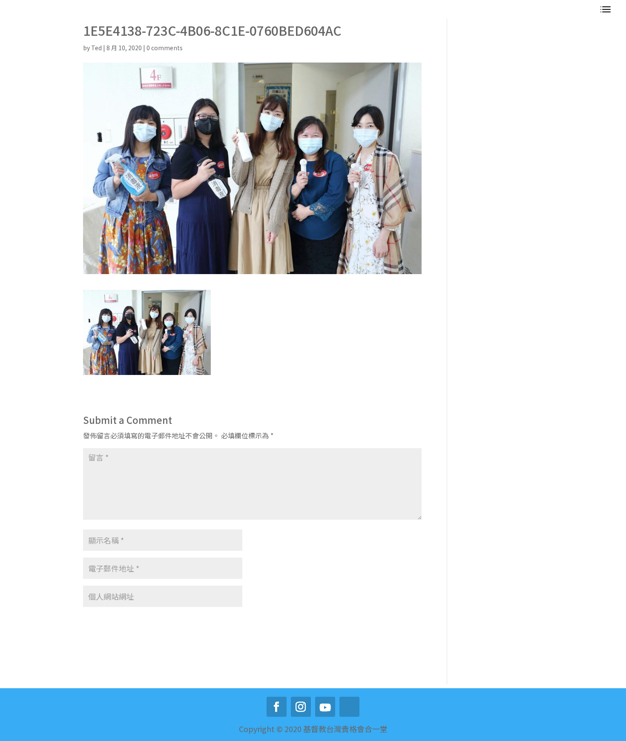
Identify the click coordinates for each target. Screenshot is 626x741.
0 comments (164, 47)
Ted (96, 47)
